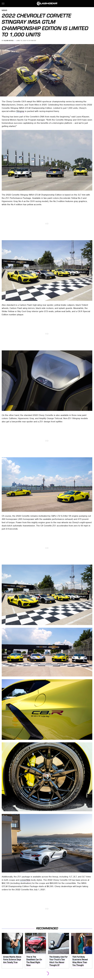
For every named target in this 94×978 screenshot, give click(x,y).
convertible (25, 880)
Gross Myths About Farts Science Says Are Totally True (12, 960)
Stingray (20, 111)
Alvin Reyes (8, 40)
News (4, 10)
